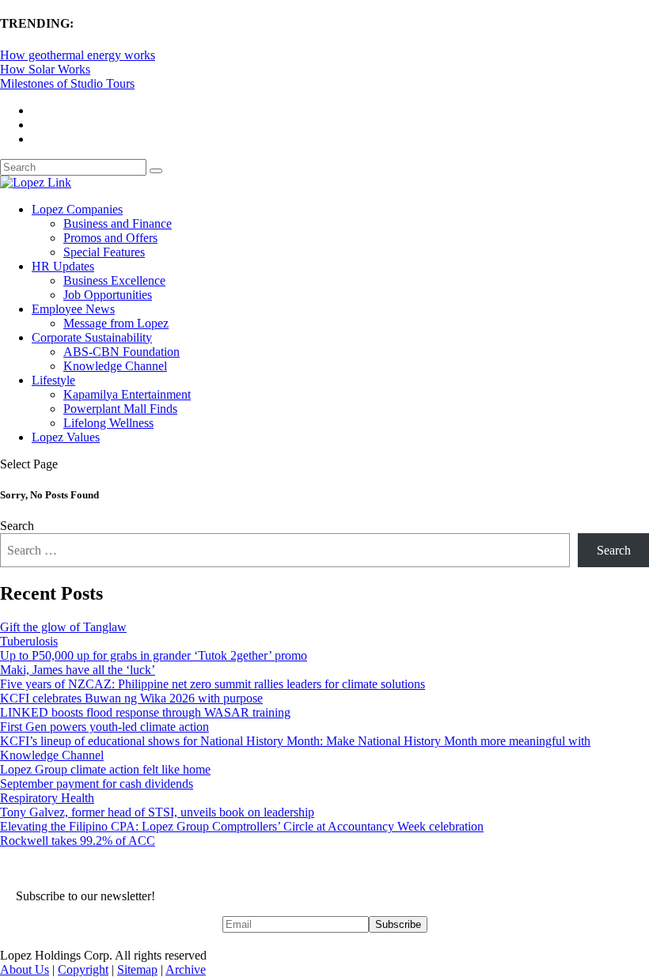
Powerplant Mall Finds (120, 408)
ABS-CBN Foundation (121, 351)
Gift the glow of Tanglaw (63, 627)
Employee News (73, 309)
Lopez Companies (77, 209)
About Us (24, 969)
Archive (185, 969)
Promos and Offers (110, 237)
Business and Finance (117, 223)
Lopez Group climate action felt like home (105, 769)
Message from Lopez (116, 323)
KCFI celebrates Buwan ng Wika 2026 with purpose (131, 698)
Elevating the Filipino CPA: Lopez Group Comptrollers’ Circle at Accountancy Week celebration (242, 826)
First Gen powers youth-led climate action (104, 726)
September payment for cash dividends (96, 783)
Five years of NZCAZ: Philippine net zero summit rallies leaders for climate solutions (212, 684)
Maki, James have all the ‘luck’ (77, 669)
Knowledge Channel (115, 366)
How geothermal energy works (77, 55)
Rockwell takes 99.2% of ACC (77, 840)
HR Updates (63, 266)
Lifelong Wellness (108, 423)
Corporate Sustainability (92, 337)
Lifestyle (53, 380)
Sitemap (137, 969)
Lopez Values (66, 437)
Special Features (104, 252)
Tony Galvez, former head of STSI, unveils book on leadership (157, 812)
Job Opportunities (107, 294)
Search (17, 525)
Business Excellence (114, 280)
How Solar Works (45, 69)
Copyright (83, 969)
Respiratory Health (47, 798)
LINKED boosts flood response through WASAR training (145, 712)
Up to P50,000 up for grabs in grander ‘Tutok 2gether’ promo (153, 655)
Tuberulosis (29, 641)
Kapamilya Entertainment (127, 394)
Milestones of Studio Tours (67, 83)
